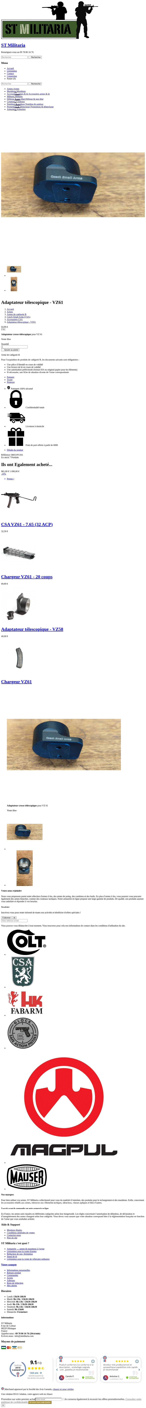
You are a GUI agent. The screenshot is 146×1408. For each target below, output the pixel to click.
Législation (12, 71)
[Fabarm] (25, 1015)
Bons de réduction (15, 1283)
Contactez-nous (14, 1235)
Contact (10, 73)
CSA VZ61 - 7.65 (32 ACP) (27, 524)
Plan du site (12, 1238)
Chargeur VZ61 (16, 681)
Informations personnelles (18, 1270)
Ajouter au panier (10, 350)
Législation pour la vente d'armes (21, 1251)
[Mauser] (27, 1189)
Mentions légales (14, 1230)
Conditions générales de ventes (21, 1232)
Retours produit (14, 1273)
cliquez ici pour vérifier (63, 1389)
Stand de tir (12, 1256)
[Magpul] (64, 1162)
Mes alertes (12, 1285)
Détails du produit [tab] (15, 450)
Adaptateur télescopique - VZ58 (32, 629)
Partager (10, 377)
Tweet (9, 379)
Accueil (10, 68)
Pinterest (11, 382)
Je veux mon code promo (39, 1402)
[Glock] (23, 1048)
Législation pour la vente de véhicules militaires (28, 1259)
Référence (6, 455)
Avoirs (10, 1278)
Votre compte (9, 1264)
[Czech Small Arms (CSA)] (23, 987)
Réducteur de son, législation (20, 1254)
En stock (5, 457)
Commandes (12, 1275)
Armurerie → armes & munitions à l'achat (25, 1249)
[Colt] (26, 954)
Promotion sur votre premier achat (18, 1399)
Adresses (11, 1280)
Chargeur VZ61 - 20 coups (26, 576)
